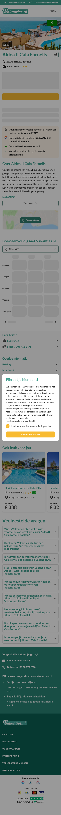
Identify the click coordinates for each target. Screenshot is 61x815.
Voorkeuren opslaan (30, 434)
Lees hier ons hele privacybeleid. (20, 421)
